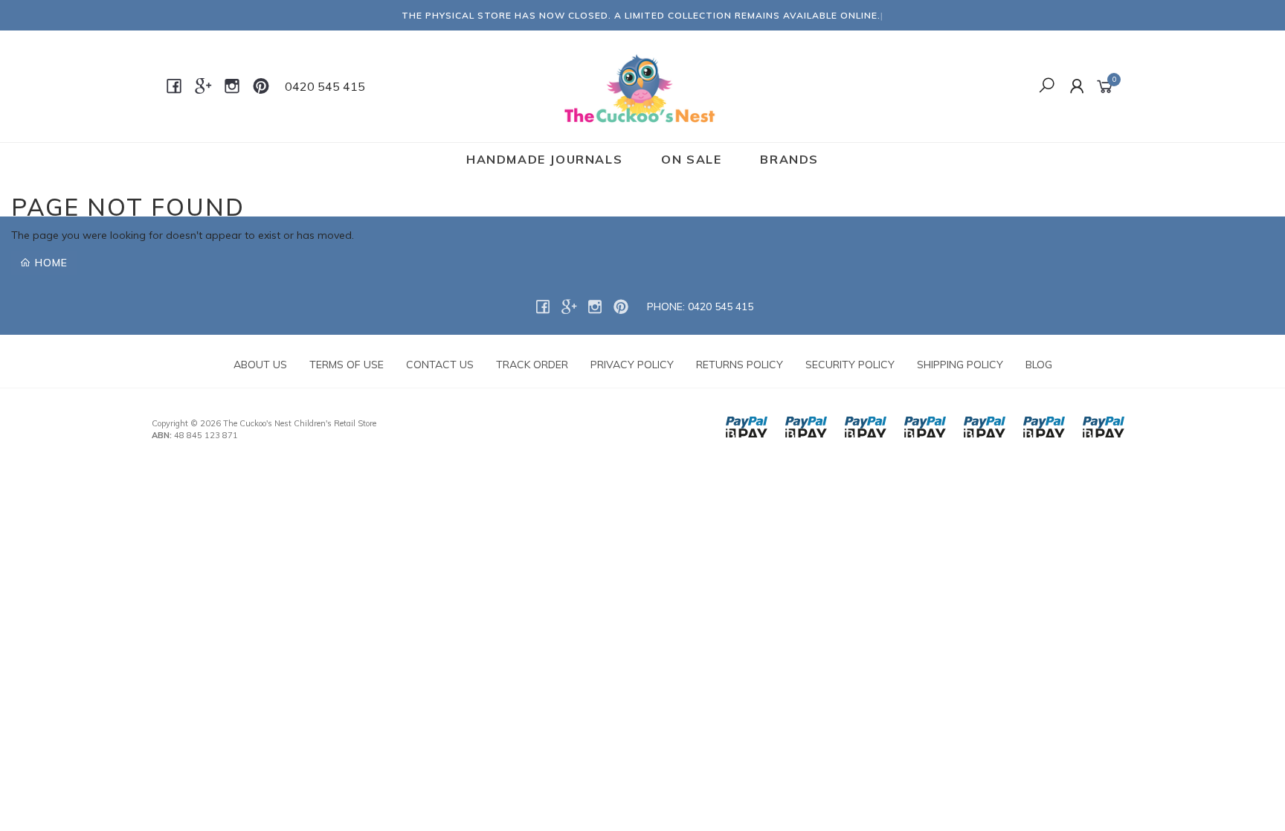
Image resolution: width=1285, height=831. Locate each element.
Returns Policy (739, 364)
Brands (789, 159)
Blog (1038, 364)
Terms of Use (346, 364)
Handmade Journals (544, 159)
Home (49, 262)
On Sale (691, 159)
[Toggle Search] (1046, 86)
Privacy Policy (632, 364)
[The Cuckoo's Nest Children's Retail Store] (641, 85)
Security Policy (850, 364)
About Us (260, 364)
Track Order (532, 364)
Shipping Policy (960, 364)
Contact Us (440, 364)
